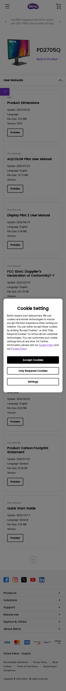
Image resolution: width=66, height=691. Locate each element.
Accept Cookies (33, 360)
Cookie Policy (46, 345)
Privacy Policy (18, 348)
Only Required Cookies (33, 371)
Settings (33, 381)
